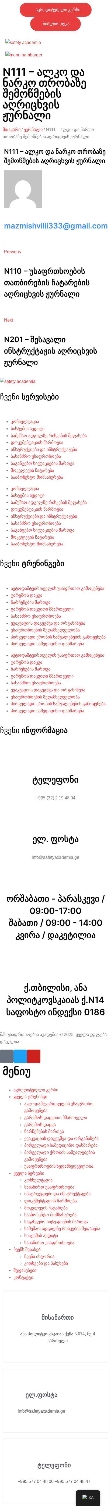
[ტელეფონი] (55, 754)
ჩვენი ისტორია (39, 1256)
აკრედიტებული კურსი (35, 1090)
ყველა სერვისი (28, 1173)
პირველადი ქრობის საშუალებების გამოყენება (58, 637)
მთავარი (11, 129)
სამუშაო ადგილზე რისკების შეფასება (49, 435)
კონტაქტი (23, 1277)
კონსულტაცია (25, 421)
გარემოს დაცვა (26, 595)
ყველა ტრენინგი (30, 1096)
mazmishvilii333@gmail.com (56, 225)
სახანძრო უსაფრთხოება (36, 456)
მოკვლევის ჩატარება (32, 470)
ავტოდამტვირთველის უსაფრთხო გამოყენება (57, 588)
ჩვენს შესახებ (26, 1249)
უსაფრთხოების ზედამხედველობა (45, 630)
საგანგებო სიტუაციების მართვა (42, 463)
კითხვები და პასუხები (46, 1263)
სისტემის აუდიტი (27, 428)
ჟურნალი (33, 129)
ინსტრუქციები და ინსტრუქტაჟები (44, 449)
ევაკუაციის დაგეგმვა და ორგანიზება (48, 623)
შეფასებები (24, 1270)
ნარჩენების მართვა (30, 602)
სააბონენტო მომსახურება (37, 477)
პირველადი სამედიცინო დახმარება (47, 643)
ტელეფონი (55, 779)
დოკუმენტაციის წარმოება (37, 442)
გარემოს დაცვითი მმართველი (42, 609)
